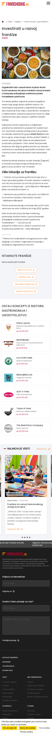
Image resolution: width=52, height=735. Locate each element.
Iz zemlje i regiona (9, 682)
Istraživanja (7, 697)
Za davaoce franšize (35, 689)
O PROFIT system (34, 714)
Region (18, 21)
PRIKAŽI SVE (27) (25, 270)
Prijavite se (7, 591)
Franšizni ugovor (33, 693)
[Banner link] (26, 14)
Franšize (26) (25, 277)
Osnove (30, 682)
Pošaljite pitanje (9, 640)
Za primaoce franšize (35, 685)
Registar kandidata (10, 711)
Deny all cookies (27, 728)
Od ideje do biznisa (9, 700)
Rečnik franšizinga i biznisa (37, 697)
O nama (30, 706)
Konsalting (7, 670)
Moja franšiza (7, 693)
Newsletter (6, 714)
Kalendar (6, 662)
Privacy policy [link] (26, 731)
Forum (4, 718)
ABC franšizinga (34, 677)
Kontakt (30, 718)
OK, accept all (9, 728)
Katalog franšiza (10, 657)
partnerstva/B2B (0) (24, 284)
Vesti (10, 21)
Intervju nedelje (8, 689)
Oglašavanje (8, 666)
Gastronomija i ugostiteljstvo (36, 21)
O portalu (31, 711)
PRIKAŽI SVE (41, 449)
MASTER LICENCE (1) (24, 291)
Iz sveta (5, 685)
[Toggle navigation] (48, 3)
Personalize (44, 728)
